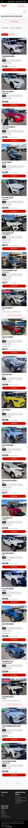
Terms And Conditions (5, 816)
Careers (2, 811)
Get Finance (14, 70)
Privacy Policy (4, 815)
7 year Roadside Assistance (20, 800)
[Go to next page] (20, 783)
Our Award (3, 814)
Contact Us (3, 812)
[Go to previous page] (7, 783)
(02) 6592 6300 (22, 1)
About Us (3, 810)
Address (12, 1)
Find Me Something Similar (14, 315)
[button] (25, 11)
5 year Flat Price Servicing (20, 797)
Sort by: (12, 27)
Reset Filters (5, 34)
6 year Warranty (18, 799)
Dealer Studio (9, 826)
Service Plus (17, 796)
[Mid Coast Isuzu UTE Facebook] (2, 1)
